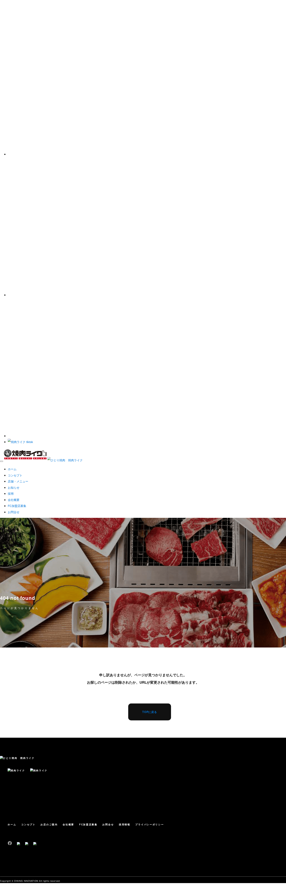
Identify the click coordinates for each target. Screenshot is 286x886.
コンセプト (28, 824)
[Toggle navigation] (1, 461)
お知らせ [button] (13, 487)
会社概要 (68, 824)
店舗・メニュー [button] (18, 481)
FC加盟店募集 (88, 824)
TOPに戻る (149, 712)
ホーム (12, 824)
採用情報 (124, 824)
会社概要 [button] (13, 500)
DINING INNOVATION (26, 880)
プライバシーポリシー (149, 824)
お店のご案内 (49, 824)
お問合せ (108, 824)
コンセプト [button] (15, 475)
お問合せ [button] (13, 512)
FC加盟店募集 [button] (17, 506)
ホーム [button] (12, 469)
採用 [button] (11, 493)
